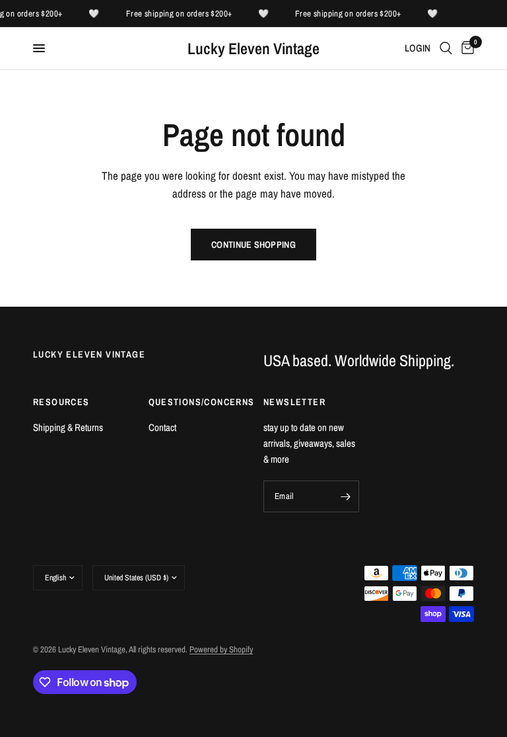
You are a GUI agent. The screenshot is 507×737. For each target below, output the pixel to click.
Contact (162, 427)
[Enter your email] (346, 496)
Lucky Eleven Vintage (253, 48)
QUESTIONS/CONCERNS (196, 402)
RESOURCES (61, 402)
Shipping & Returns (68, 427)
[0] (465, 48)
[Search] (446, 48)
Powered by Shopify (221, 649)
